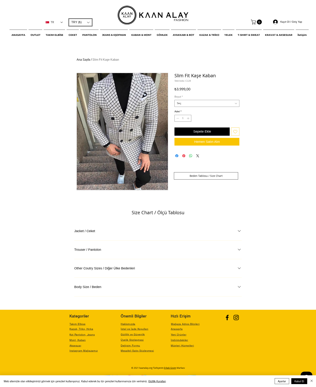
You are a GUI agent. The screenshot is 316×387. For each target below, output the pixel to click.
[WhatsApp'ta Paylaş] (191, 156)
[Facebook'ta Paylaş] (177, 156)
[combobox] (206, 103)
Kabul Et (299, 381)
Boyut (178, 96)
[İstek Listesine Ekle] (235, 131)
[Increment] (188, 118)
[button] (80, 22)
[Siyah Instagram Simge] (236, 317)
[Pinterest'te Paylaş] (184, 156)
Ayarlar (282, 381)
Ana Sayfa (83, 59)
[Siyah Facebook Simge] (227, 317)
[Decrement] (177, 118)
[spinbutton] (183, 118)
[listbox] (80, 22)
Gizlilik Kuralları (157, 381)
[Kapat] (311, 381)
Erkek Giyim (170, 367)
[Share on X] (197, 156)
